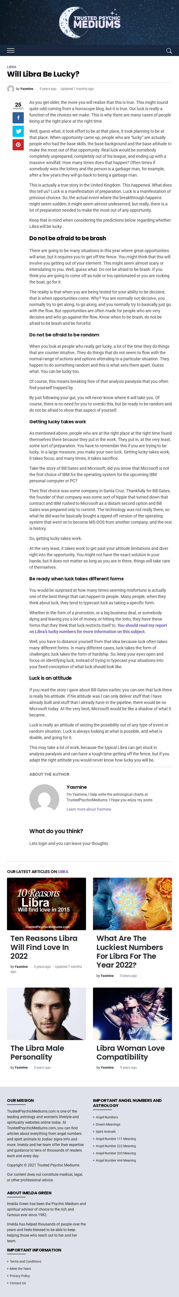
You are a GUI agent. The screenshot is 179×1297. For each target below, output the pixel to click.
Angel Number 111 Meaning (116, 1139)
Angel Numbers (107, 1117)
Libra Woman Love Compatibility (130, 1052)
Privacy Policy (20, 1276)
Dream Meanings (108, 1124)
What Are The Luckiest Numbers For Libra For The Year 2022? (129, 951)
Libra (63, 871)
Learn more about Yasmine (89, 809)
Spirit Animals (106, 1131)
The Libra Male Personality (37, 1052)
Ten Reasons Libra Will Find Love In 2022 (44, 947)
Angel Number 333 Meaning (116, 1153)
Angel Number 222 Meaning (116, 1146)
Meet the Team (20, 1269)
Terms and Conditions (25, 1261)
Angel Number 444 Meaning (116, 1160)
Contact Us (18, 1283)
